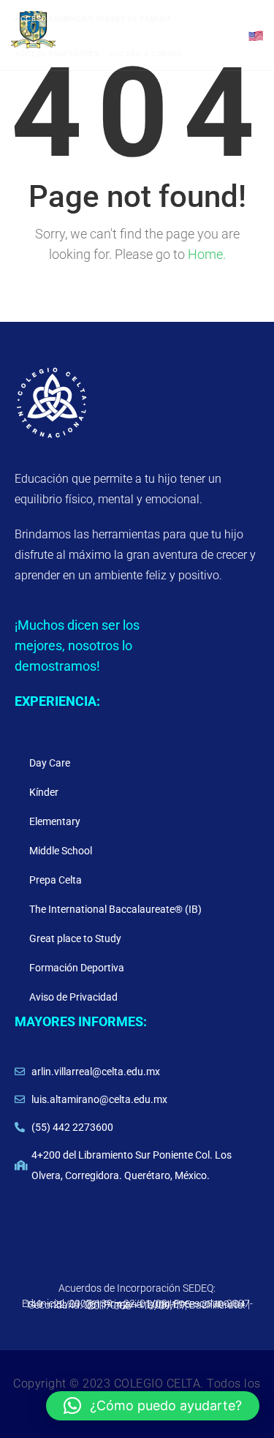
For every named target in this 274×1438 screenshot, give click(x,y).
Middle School (60, 851)
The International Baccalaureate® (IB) (115, 909)
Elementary (54, 821)
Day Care (49, 763)
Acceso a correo (146, 54)
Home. (207, 254)
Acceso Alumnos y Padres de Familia (93, 19)
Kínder (43, 792)
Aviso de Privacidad (73, 997)
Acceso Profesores (57, 54)
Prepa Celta (55, 880)
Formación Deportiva (76, 968)
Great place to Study (75, 938)
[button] (152, 1405)
